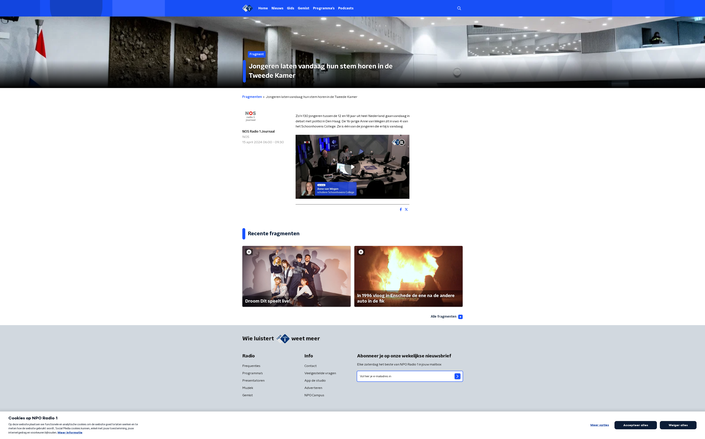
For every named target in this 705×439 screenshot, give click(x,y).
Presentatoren (253, 380)
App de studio (315, 380)
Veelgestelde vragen (320, 373)
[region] (352, 167)
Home (263, 8)
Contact (310, 366)
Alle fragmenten (443, 316)
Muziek (247, 388)
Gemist (303, 8)
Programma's (324, 8)
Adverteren (313, 388)
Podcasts (345, 8)
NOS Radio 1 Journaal (258, 131)
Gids (290, 8)
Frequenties (251, 366)
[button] (459, 8)
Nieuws (277, 8)
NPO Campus (314, 395)
